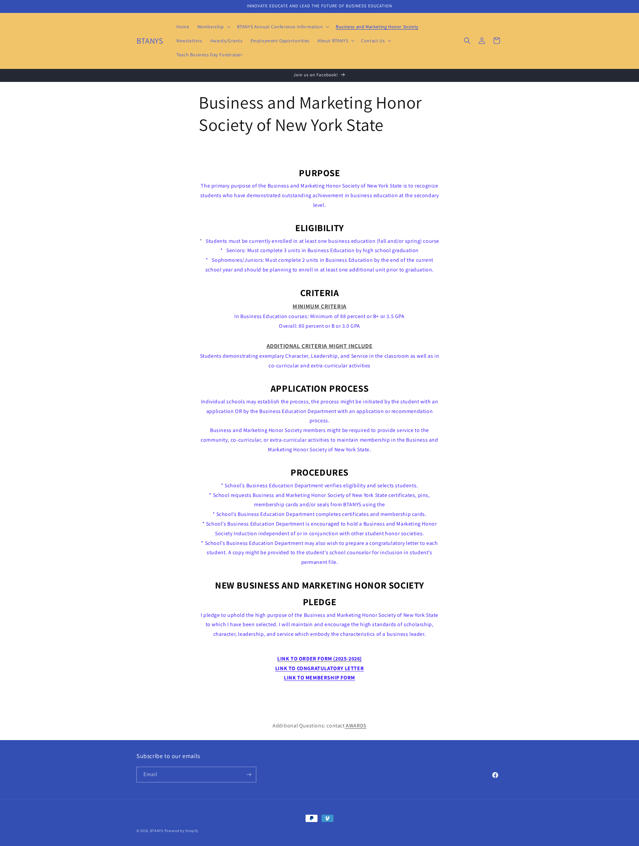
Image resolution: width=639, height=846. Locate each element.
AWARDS (356, 725)
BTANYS (156, 830)
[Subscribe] (248, 774)
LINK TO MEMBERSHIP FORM (319, 677)
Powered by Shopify (181, 830)
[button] (213, 27)
